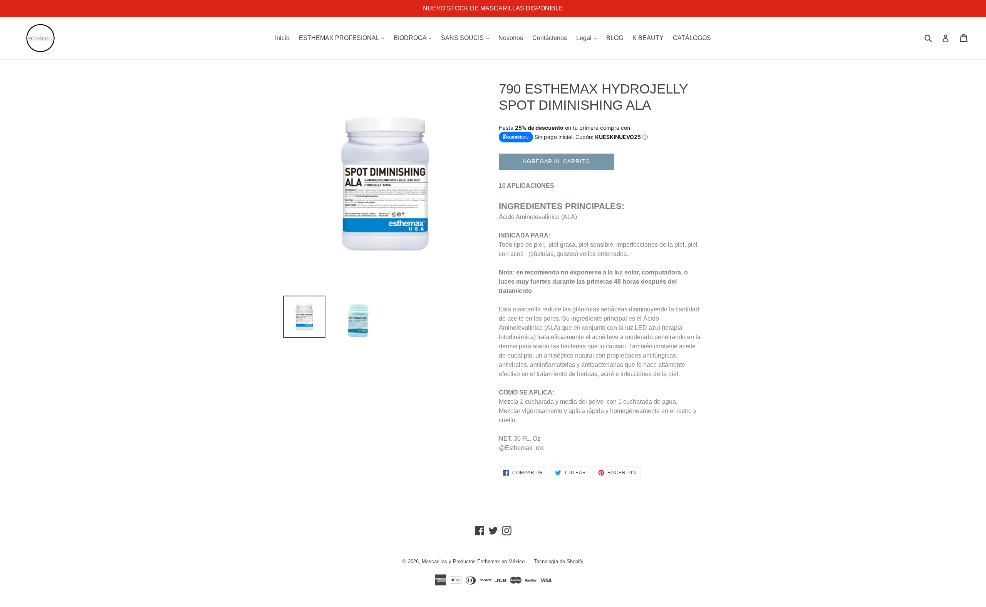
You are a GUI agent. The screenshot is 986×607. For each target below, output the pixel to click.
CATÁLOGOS (692, 38)
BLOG (614, 38)
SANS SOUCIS (467, 37)
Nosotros (510, 38)
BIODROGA (415, 37)
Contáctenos (549, 38)
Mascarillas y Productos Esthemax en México (473, 561)
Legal (588, 37)
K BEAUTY (648, 38)
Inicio (282, 38)
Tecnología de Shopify (559, 561)
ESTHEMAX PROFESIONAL (343, 37)
